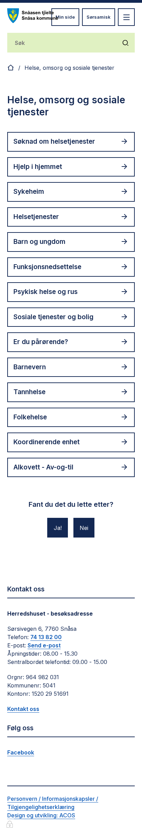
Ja (57, 527)
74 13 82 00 (46, 637)
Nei (84, 527)
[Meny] (126, 17)
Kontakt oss (23, 708)
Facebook (20, 752)
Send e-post (44, 645)
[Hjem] (10, 68)
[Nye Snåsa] (32, 15)
